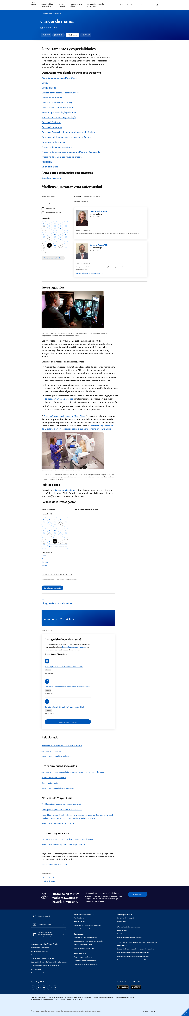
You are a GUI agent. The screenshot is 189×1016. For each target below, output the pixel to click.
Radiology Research (51, 177)
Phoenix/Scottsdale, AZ (53, 212)
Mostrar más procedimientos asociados (58, 788)
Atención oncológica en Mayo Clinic (59, 77)
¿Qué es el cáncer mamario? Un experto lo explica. (62, 745)
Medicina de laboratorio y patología (59, 117)
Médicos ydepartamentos (73, 35)
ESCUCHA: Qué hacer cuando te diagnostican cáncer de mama (67, 839)
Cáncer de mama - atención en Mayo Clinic (59, 580)
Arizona (44, 556)
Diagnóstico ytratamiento (58, 35)
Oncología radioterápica (53, 142)
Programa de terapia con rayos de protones (62, 156)
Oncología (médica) (51, 122)
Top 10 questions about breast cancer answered (61, 804)
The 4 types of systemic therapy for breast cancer (62, 809)
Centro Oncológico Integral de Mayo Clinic (64, 416)
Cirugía (45, 82)
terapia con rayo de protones (59, 398)
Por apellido (46, 218)
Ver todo (44, 565)
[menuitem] (46, 35)
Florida (44, 559)
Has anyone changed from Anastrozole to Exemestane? (67, 686)
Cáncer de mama (57, 21)
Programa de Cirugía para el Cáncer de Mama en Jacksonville (71, 151)
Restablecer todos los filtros (53, 258)
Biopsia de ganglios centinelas (54, 777)
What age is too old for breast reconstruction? (64, 666)
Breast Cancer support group (74, 647)
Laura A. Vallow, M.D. (98, 211)
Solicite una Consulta (50, 27)
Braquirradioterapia (50, 783)
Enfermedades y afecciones (52, 14)
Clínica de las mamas (52, 97)
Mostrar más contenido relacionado (56, 756)
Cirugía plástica (49, 87)
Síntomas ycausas (46, 35)
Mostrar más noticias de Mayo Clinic (56, 823)
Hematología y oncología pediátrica (59, 112)
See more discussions (68, 722)
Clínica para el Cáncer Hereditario (58, 107)
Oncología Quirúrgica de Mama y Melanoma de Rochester (70, 132)
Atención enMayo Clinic (86, 35)
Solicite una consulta (52, 588)
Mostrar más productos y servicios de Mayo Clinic (62, 844)
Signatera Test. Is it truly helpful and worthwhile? (64, 707)
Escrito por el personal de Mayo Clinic (57, 574)
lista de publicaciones (65, 490)
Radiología (47, 161)
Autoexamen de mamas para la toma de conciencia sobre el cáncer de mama (73, 772)
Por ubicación (46, 204)
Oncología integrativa (52, 127)
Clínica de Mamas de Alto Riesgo (57, 102)
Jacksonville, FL (50, 209)
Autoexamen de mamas (51, 751)
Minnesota (45, 562)
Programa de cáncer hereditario (57, 146)
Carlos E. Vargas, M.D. (99, 245)
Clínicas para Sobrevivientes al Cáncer (60, 92)
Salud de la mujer (50, 166)
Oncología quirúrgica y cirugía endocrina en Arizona (66, 137)
